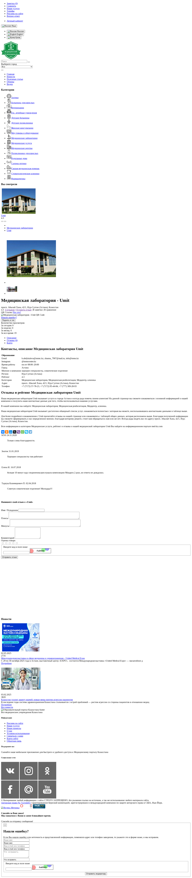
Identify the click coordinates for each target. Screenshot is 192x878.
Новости (11, 76)
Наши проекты (14, 728)
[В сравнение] (2, 221)
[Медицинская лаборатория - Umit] (31, 282)
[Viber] (18, 432)
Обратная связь (14, 741)
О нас (9, 731)
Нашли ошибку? (9, 317)
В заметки (38, 310)
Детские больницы (20, 118)
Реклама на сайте (15, 723)
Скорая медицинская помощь (25, 168)
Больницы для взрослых (22, 102)
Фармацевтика (18, 178)
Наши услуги (13, 726)
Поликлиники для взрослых (24, 153)
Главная (10, 74)
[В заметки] (5, 221)
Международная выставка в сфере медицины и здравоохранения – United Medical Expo (43, 658)
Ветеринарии (17, 108)
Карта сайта (12, 738)
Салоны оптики (18, 163)
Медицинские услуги (21, 143)
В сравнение (50, 310)
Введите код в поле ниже (15, 547)
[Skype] (26, 432)
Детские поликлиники (22, 123)
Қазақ (17, 37)
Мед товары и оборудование (25, 133)
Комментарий (7, 538)
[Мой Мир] (10, 432)
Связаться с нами (15, 736)
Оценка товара (8, 540)
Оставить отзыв (23, 310)
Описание (11, 338)
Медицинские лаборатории (24, 138)
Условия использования (18, 733)
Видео (10, 84)
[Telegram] (30, 432)
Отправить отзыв (9, 557)
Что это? (17, 312)
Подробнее (6, 663)
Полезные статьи (15, 79)
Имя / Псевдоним (9, 510)
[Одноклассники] (6, 432)
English (19, 34)
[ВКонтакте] (2, 432)
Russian (20, 31)
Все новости (7, 707)
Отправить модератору (96, 874)
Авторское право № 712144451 (16, 803)
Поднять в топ (8, 320)
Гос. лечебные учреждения (24, 113)
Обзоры (10, 81)
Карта (9, 343)
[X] (14, 432)
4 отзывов (10, 310)
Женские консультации (22, 128)
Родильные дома (19, 158)
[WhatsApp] (22, 432)
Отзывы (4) (12, 340)
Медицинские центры (21, 148)
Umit (3, 215)
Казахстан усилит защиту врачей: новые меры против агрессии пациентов (37, 699)
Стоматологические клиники (25, 173)
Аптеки (15, 97)
